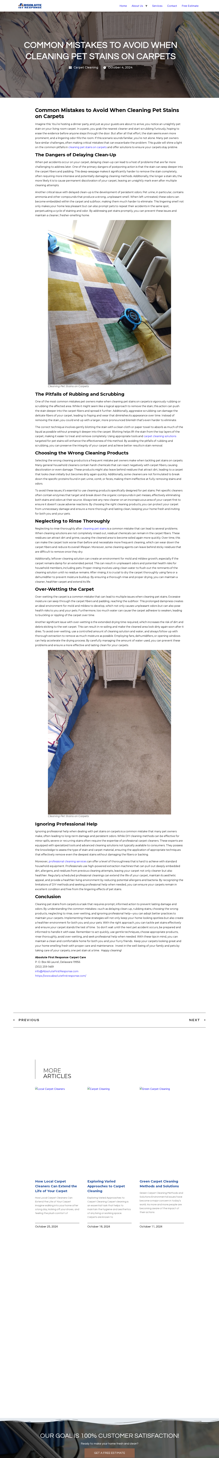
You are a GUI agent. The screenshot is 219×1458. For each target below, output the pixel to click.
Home (123, 5)
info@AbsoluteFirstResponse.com (56, 971)
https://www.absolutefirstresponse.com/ (60, 975)
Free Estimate (190, 5)
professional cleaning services (67, 861)
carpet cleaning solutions (160, 436)
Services (157, 5)
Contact (172, 5)
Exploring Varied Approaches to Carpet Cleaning (106, 1186)
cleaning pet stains (95, 528)
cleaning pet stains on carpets (87, 147)
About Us (137, 5)
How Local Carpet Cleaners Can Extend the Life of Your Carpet (56, 1186)
